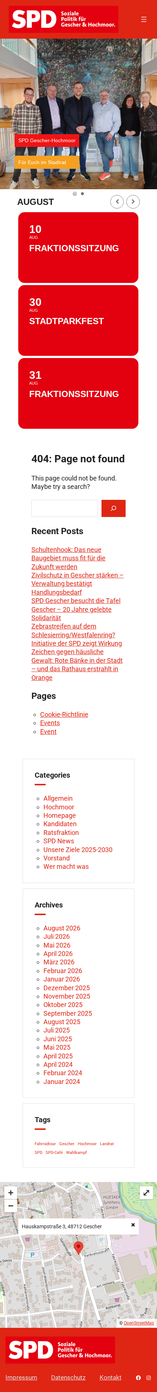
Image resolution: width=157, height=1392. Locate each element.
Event (48, 731)
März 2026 (58, 962)
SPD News (58, 841)
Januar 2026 (61, 979)
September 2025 (67, 1013)
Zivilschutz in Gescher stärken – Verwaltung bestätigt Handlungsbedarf (77, 583)
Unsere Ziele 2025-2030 (77, 850)
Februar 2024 (62, 1073)
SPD (38, 1152)
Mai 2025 (56, 1047)
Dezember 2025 (66, 988)
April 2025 (58, 1056)
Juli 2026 (56, 936)
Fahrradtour (45, 1144)
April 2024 (58, 1064)
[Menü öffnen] (143, 19)
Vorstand (56, 858)
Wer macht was (66, 866)
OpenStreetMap (139, 1323)
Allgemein (58, 798)
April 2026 (58, 953)
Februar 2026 (62, 971)
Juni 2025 (57, 1039)
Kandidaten (60, 824)
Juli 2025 (56, 1030)
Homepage (59, 815)
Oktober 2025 (63, 1004)
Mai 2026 (56, 945)
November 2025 (66, 996)
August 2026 (61, 928)
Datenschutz (68, 1377)
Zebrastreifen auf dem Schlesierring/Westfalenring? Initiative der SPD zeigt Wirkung (76, 634)
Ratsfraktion (61, 832)
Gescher (66, 1144)
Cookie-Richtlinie (64, 714)
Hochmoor (58, 807)
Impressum (21, 1377)
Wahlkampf (76, 1152)
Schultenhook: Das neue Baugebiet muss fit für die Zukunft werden (68, 558)
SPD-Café (54, 1152)
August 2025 (61, 1022)
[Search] (114, 508)
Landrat (107, 1144)
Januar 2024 (61, 1081)
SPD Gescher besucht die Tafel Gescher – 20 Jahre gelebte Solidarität (75, 609)
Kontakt (111, 1377)
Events (50, 723)
